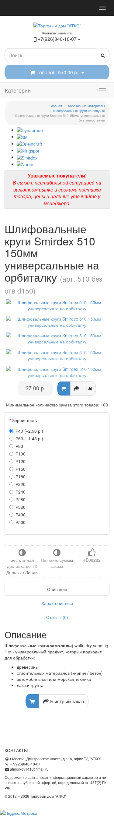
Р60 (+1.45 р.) (29, 438)
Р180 (21, 476)
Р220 (21, 484)
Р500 (21, 522)
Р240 (21, 492)
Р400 (21, 515)
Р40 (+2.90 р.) (29, 431)
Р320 (21, 507)
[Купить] (63, 389)
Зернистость (24, 420)
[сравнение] (89, 389)
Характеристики (57, 603)
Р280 (21, 499)
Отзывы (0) (57, 617)
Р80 (19, 446)
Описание (57, 589)
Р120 (21, 461)
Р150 (21, 469)
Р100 (21, 454)
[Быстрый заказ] (76, 389)
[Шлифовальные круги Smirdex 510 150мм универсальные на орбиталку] (57, 305)
